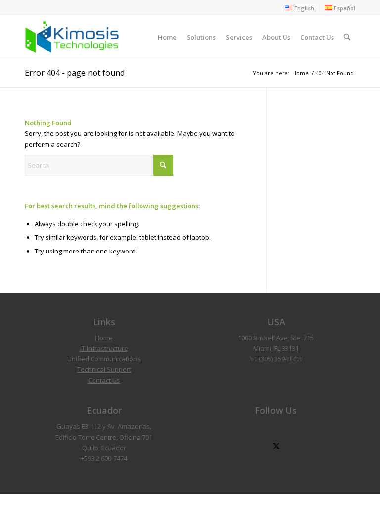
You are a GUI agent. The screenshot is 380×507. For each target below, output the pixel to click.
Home (104, 337)
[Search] (347, 37)
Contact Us (104, 380)
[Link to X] (275, 446)
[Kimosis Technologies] (72, 37)
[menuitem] (299, 8)
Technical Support (104, 369)
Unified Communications (104, 359)
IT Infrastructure (104, 348)
